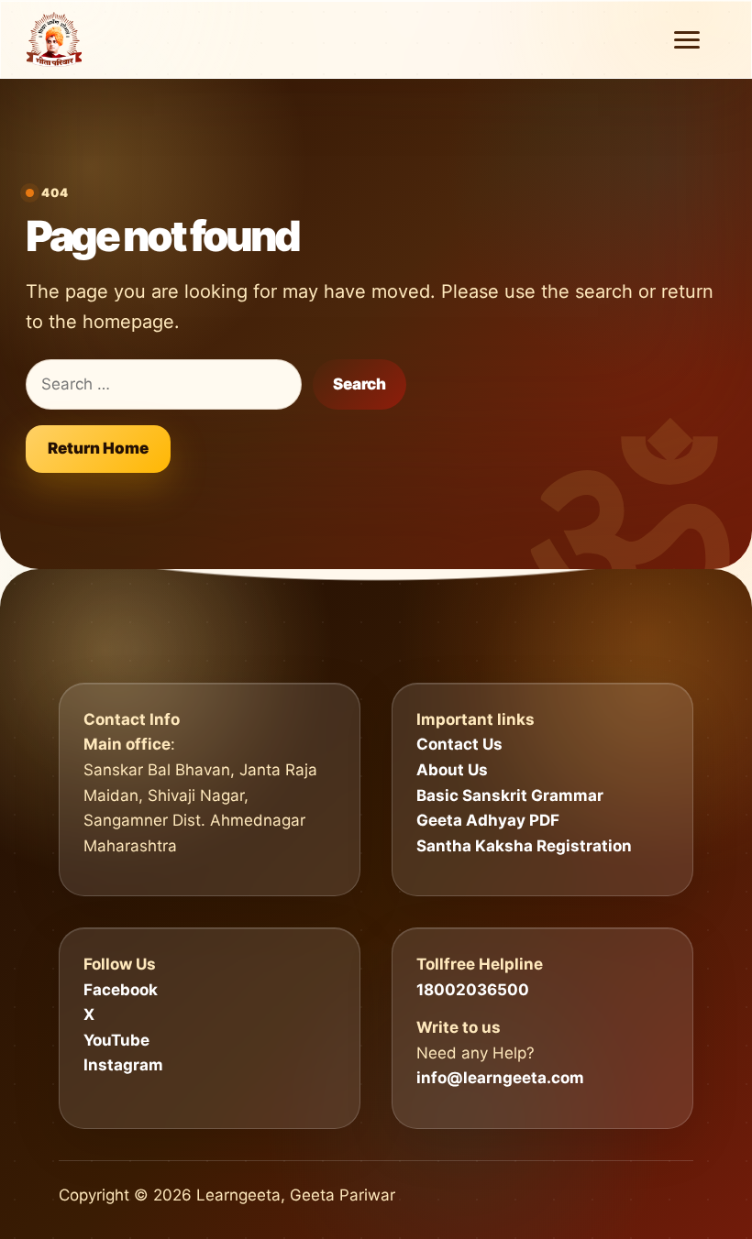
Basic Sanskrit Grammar (509, 795)
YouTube (116, 1040)
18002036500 (472, 990)
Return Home (98, 448)
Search (359, 384)
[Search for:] (164, 385)
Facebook (120, 990)
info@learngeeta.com (500, 1078)
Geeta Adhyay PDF (487, 820)
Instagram (123, 1065)
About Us (452, 770)
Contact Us (459, 744)
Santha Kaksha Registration (524, 846)
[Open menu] (687, 39)
